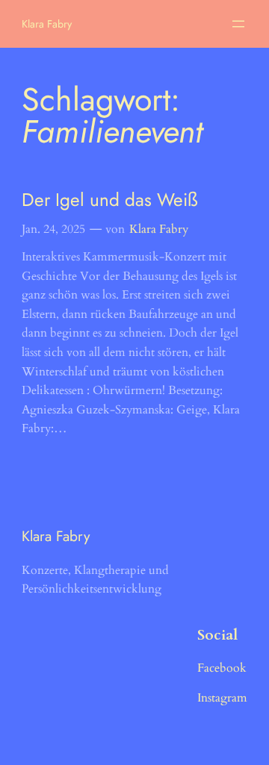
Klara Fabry (47, 23)
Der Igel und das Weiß (110, 199)
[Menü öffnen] (238, 24)
